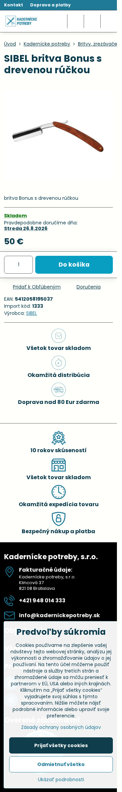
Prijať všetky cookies (61, 745)
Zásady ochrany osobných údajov (61, 727)
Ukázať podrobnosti (61, 779)
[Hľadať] (75, 21)
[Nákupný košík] (92, 21)
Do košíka (74, 265)
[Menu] (109, 21)
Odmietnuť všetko (61, 764)
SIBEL (31, 313)
